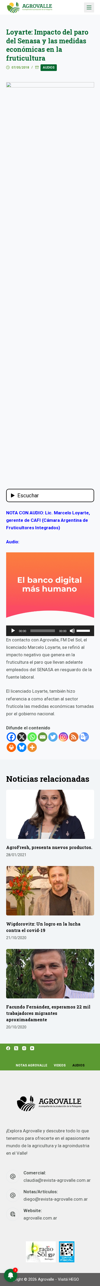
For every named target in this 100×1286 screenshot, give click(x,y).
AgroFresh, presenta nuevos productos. (49, 847)
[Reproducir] (13, 630)
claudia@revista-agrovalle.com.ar (57, 1180)
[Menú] (89, 7)
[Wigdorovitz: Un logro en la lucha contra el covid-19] (50, 890)
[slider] (84, 630)
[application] (50, 630)
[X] (21, 737)
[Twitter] (53, 737)
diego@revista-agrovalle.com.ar (55, 1199)
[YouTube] (32, 1048)
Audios (49, 67)
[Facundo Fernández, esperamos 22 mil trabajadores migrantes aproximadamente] (50, 973)
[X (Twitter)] (16, 1048)
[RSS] (73, 737)
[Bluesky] (21, 747)
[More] (32, 747)
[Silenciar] (72, 630)
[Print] (11, 747)
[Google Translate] (84, 737)
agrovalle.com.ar (40, 1218)
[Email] (42, 737)
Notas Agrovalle (31, 1065)
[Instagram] (63, 737)
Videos (60, 1065)
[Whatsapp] (32, 737)
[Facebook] (11, 737)
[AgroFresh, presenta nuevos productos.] (50, 814)
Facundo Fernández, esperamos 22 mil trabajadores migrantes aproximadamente (48, 1013)
